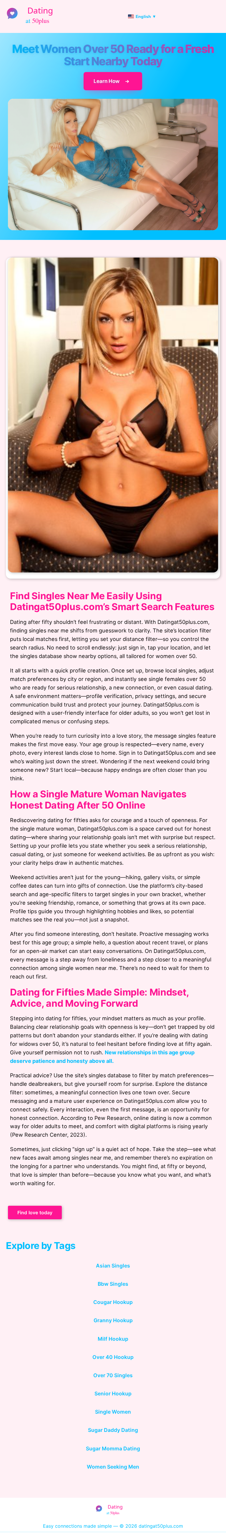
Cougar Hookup (113, 1302)
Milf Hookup (113, 1339)
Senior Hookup (113, 1393)
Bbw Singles (113, 1284)
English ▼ (146, 16)
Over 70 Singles (113, 1375)
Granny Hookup (113, 1320)
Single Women (113, 1412)
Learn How (107, 81)
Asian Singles (113, 1266)
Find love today (34, 1212)
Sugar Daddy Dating (113, 1430)
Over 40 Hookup (113, 1357)
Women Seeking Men (113, 1467)
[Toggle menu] (218, 16)
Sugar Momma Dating (113, 1448)
